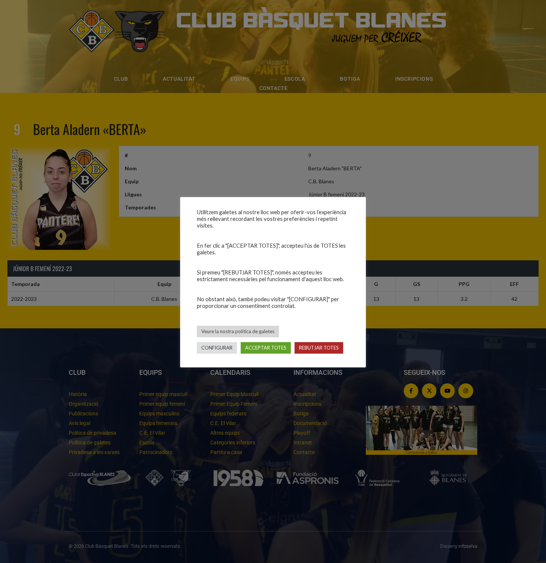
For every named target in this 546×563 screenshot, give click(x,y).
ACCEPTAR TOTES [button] (265, 348)
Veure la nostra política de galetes (237, 331)
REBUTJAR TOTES (319, 348)
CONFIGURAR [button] (217, 348)
